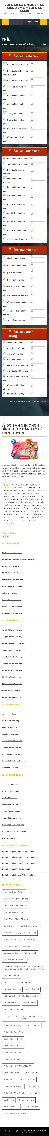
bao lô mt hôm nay (15, 360)
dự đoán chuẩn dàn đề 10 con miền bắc (19, 851)
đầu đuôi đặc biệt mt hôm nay (14, 831)
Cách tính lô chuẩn (30, 926)
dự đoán (26, 946)
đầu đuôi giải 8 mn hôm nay (13, 754)
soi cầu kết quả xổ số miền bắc (18, 1066)
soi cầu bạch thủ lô (13, 1039)
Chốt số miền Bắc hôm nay (16, 906)
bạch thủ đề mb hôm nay (12, 657)
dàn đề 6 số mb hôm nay (12, 677)
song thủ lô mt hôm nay (17, 371)
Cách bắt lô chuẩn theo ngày (17, 919)
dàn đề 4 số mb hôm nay (12, 670)
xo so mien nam (26, 1100)
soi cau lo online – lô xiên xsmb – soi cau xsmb (24, 8)
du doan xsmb (10, 946)
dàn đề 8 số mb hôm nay (12, 684)
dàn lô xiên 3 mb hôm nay (12, 580)
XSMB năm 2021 (11, 1107)
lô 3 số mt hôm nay (15, 394)
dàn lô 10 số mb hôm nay (12, 606)
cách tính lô (9, 926)
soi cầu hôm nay (11, 1059)
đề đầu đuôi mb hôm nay (12, 613)
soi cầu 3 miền (33, 1025)
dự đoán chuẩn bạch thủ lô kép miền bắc (20, 863)
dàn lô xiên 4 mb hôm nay (12, 586)
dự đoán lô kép (11, 953)
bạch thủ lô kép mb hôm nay (14, 643)
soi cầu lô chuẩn (11, 1073)
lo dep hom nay (11, 1003)
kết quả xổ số (32, 989)
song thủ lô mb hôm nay (17, 164)
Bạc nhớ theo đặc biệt (14, 892)
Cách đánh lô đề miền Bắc (25, 488)
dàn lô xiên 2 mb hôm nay (12, 573)
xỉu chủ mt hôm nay (15, 342)
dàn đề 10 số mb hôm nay (12, 690)
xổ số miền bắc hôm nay (15, 1113)
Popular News (32, 22)
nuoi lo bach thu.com (14, 1010)
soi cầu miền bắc (27, 1080)
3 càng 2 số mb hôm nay (12, 600)
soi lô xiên (9, 1100)
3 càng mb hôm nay (15, 113)
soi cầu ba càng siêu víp (15, 1032)
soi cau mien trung (12, 1025)
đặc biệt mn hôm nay (16, 265)
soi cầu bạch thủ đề (13, 1046)
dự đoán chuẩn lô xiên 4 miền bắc (16, 869)
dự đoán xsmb (29, 953)
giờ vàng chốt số (11, 976)
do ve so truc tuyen (17, 493)
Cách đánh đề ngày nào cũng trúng (20, 939)
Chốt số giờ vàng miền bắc (16, 899)
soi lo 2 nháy (36, 1093)
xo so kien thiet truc (22, 520)
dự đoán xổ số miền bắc (15, 960)
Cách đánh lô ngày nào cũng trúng (20, 933)
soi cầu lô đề (31, 1073)
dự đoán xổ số (13, 496)
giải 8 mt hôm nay (15, 354)
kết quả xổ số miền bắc (27, 499)
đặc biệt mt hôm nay (16, 348)
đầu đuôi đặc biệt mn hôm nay (14, 761)
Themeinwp (29, 1132)
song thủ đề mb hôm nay (12, 664)
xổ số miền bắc (31, 1107)
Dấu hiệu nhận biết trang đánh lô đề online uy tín (24, 491)
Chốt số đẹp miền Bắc (13, 912)
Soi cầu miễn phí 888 (13, 1086)
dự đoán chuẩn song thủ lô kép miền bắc (20, 857)
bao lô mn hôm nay (15, 280)
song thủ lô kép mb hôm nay (14, 650)
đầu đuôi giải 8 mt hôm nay (13, 825)
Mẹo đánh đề (30, 1003)
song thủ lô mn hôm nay (17, 296)
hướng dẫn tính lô (12, 989)
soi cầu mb (9, 1080)
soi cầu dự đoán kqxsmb (15, 1052)
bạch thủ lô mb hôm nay (17, 159)
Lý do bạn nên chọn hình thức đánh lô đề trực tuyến (22, 429)
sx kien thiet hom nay (19, 511)
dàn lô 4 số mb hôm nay (17, 239)
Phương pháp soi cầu (26, 485)
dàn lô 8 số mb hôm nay (17, 80)
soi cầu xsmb (34, 1086)
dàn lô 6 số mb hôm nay (17, 64)
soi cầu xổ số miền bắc (14, 1093)
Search (5, 536)
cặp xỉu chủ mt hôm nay (17, 365)
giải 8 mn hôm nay (15, 273)
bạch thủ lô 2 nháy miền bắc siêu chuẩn (18, 560)
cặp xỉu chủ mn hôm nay (12, 741)
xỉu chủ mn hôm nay (16, 258)
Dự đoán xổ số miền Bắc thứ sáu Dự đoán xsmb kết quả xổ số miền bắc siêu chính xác (24, 968)
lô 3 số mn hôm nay (16, 320)
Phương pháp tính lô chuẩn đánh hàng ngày (24, 1017)
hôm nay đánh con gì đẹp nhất (18, 982)
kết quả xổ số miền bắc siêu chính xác (21, 996)
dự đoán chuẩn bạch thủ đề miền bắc (18, 875)
